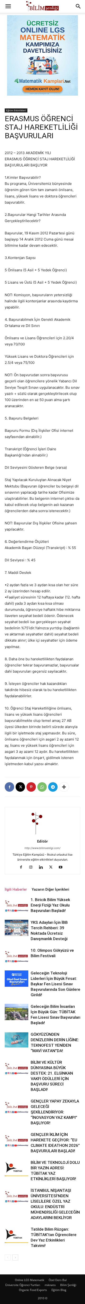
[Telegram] (53, 787)
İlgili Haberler (16, 889)
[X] (20, 787)
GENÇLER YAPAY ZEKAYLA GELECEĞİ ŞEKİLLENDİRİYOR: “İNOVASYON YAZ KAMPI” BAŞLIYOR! (55, 1112)
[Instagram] (33, 867)
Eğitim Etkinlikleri (16, 110)
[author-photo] (42, 835)
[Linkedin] (43, 867)
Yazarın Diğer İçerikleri (50, 889)
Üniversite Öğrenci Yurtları (22, 1285)
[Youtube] (62, 867)
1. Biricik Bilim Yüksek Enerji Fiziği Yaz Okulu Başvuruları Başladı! (50, 905)
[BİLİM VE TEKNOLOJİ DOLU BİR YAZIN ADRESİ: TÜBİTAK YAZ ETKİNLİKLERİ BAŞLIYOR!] (16, 1168)
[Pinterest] (31, 787)
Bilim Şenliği (68, 1285)
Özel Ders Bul (58, 1280)
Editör (42, 841)
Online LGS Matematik (29, 1280)
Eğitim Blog (58, 1290)
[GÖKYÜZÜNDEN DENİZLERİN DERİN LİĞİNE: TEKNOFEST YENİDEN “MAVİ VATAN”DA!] (16, 1040)
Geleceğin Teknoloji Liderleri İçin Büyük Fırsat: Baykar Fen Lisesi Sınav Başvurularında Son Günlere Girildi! (55, 984)
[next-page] (15, 1257)
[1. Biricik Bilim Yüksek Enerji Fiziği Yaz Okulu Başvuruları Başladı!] (16, 905)
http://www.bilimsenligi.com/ (42, 848)
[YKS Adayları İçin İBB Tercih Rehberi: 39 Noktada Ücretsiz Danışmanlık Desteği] (16, 928)
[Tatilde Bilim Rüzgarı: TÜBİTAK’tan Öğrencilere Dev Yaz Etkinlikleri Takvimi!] (16, 1235)
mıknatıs (50, 1285)
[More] (64, 787)
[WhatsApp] (42, 787)
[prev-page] (8, 1257)
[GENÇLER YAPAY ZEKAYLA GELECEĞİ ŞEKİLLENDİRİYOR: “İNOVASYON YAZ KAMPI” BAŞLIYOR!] (16, 1107)
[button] (8, 6)
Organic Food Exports (33, 1290)
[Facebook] (9, 787)
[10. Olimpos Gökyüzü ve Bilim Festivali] (16, 956)
